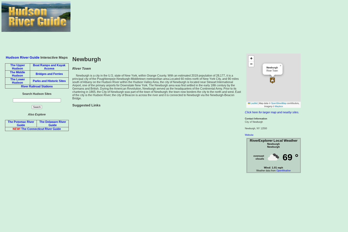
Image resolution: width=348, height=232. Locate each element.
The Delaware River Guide (52, 123)
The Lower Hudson (17, 81)
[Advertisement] (208, 26)
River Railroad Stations (37, 86)
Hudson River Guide (23, 57)
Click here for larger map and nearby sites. (272, 112)
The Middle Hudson (17, 74)
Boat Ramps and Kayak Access (49, 67)
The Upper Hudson (17, 67)
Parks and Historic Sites (49, 81)
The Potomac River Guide (21, 123)
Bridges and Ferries (49, 73)
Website (249, 135)
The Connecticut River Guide (37, 128)
